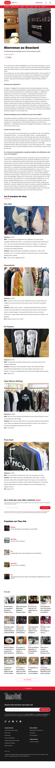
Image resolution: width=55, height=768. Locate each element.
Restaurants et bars (14, 6)
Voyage (31, 6)
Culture (27, 6)
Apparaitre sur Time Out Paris (36, 730)
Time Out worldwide (34, 741)
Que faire (22, 6)
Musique (43, 6)
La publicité (32, 733)
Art (39, 6)
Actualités (7, 6)
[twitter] (17, 721)
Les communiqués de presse (11, 730)
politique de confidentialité (42, 511)
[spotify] (20, 721)
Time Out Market (33, 735)
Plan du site (7, 751)
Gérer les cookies (8, 745)
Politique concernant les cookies (12, 740)
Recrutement (7, 735)
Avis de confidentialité (10, 738)
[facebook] (13, 721)
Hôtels (36, 6)
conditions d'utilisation (28, 511)
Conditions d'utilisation (10, 743)
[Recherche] (46, 3)
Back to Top (29, 688)
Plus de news (27, 679)
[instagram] (5, 721)
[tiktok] (9, 721)
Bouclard (24, 66)
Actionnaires (7, 733)
